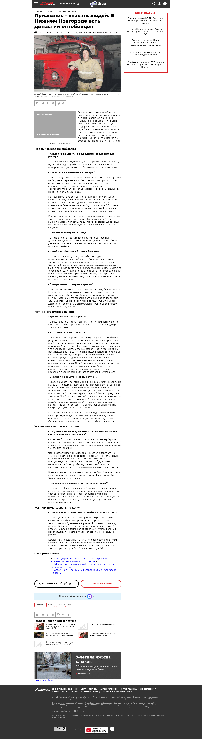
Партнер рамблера (75, 729)
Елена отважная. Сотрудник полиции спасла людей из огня (59, 634)
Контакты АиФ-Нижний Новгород (85, 692)
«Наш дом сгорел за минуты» (102, 624)
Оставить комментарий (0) (101, 584)
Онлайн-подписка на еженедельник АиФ (138, 689)
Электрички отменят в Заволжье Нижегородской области (145, 53)
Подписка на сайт (59, 692)
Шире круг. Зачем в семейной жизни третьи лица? (102, 634)
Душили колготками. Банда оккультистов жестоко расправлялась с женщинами (146, 42)
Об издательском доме (62, 689)
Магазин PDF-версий (108, 689)
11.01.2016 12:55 (40, 11)
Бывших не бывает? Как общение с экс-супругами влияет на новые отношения (60, 626)
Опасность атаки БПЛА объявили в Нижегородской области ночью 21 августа (145, 20)
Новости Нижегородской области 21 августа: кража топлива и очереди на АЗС (145, 31)
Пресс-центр (80, 689)
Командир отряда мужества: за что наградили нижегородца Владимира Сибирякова (79, 560)
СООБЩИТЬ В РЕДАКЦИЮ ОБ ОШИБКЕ (118, 692)
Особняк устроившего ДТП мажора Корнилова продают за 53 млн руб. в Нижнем (145, 64)
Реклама (93, 689)
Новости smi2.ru (43, 680)
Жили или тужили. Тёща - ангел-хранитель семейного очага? (60, 643)
